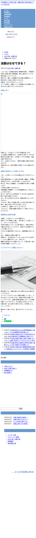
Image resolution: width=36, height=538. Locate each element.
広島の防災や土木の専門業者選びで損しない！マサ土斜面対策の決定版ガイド (19, 331)
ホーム (6, 10)
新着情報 (8, 370)
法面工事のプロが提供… (21, 424)
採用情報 (7, 16)
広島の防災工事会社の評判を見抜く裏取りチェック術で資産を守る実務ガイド (19, 344)
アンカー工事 (12, 435)
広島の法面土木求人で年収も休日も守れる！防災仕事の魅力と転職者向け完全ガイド (19, 335)
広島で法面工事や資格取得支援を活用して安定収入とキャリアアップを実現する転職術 (19, 348)
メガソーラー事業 (13, 437)
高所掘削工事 (12, 443)
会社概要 (7, 23)
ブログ (6, 18)
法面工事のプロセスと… (21, 419)
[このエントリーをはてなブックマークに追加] (5, 319)
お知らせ (8, 366)
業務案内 (7, 12)
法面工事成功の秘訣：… (21, 417)
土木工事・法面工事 (10, 56)
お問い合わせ (8, 27)
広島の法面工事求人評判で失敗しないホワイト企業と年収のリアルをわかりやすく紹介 (19, 339)
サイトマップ (8, 25)
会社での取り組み (10, 368)
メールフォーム (7, 39)
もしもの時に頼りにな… (21, 421)
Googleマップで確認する (9, 515)
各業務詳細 (7, 14)
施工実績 (7, 20)
